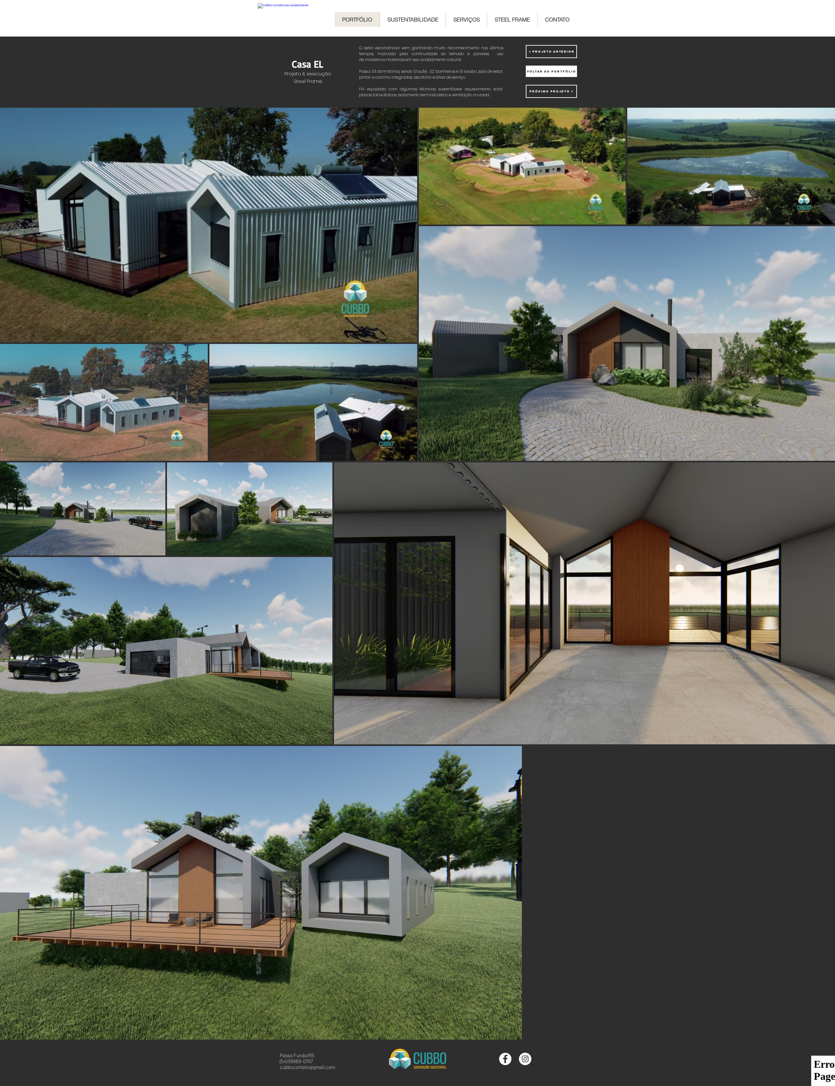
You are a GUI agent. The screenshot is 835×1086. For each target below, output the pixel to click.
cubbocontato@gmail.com (307, 1067)
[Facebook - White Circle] (505, 1059)
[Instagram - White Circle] (525, 1059)
